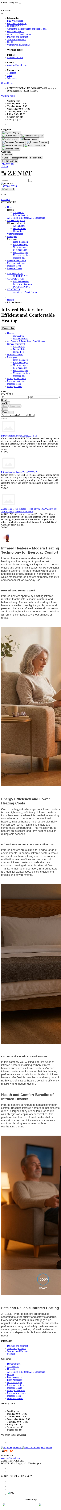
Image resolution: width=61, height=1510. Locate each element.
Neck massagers (20, 365)
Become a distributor (17, 23)
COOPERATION (15, 278)
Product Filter (8, 328)
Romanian (42, 142)
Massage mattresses (16, 381)
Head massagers (20, 360)
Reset (4, 406)
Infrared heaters (20, 338)
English (14, 139)
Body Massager (20, 362)
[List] (2, 418)
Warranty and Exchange (18, 44)
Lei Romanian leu (9, 161)
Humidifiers (18, 352)
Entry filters (15, 406)
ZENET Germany (26, 1504)
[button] (6, 83)
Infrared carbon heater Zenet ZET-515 (19, 435)
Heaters (10, 299)
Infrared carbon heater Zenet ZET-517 (19, 472)
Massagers (12, 357)
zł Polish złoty (36, 158)
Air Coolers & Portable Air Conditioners (26, 341)
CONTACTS (13, 289)
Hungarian (38, 136)
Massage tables (14, 384)
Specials (11, 1354)
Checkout (5, 199)
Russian (34, 139)
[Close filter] (8, 392)
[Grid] (5, 418)
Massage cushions (21, 373)
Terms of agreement (16, 39)
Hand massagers (20, 370)
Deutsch (16, 136)
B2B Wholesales (15, 21)
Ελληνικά (17, 145)
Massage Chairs (14, 386)
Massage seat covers (16, 378)
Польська (40, 145)
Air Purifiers (19, 346)
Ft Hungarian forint (19, 158)
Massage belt (19, 376)
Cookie (10, 42)
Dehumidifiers (19, 349)
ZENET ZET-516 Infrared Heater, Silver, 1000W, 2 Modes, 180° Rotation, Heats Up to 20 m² (29, 510)
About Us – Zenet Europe (19, 34)
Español (15, 149)
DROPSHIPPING (15, 31)
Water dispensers (15, 354)
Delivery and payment (17, 36)
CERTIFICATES (15, 26)
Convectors (18, 336)
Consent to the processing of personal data (26, 28)
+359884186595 (15, 57)
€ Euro (5, 158)
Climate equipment (16, 344)
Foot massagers (20, 368)
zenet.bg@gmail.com (17, 65)
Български (19, 142)
